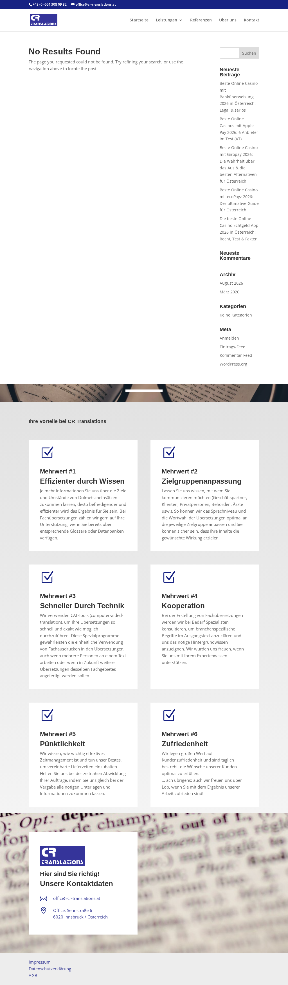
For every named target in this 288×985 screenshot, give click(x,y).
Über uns (228, 20)
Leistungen (166, 20)
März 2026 (229, 292)
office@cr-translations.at (76, 898)
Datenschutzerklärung (50, 968)
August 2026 (231, 283)
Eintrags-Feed (233, 346)
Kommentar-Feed (236, 355)
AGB (33, 975)
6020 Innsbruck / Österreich (80, 917)
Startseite (139, 20)
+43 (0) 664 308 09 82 (50, 4)
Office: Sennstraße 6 (72, 910)
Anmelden (229, 338)
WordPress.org (233, 364)
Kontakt (251, 20)
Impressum (40, 962)
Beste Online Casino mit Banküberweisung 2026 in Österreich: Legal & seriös (239, 97)
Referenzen (201, 20)
